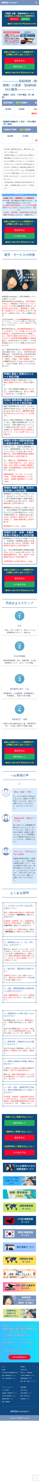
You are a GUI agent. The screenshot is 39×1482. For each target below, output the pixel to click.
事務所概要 (23, 1387)
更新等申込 (14, 19)
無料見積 (25, 19)
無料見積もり (19, 66)
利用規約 (22, 1366)
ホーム (3, 1366)
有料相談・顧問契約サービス (9, 1393)
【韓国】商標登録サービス (9, 1396)
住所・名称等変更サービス (9, 1378)
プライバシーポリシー (7, 1387)
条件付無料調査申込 (19, 1357)
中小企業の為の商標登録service (10, 1372)
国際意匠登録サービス (7, 1398)
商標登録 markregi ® (9, 2)
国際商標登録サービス (26, 1378)
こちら (6, 477)
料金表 (3, 1369)
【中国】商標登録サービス (27, 1375)
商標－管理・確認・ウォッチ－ (28, 1381)
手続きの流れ (23, 1369)
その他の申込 (19, 236)
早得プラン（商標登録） (26, 1372)
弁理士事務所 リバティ (26, 1393)
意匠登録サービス (25, 1398)
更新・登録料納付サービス (9, 1375)
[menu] (36, 2)
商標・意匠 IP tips (25, 1396)
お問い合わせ (23, 1390)
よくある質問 (5, 1390)
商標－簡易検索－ (6, 1401)
